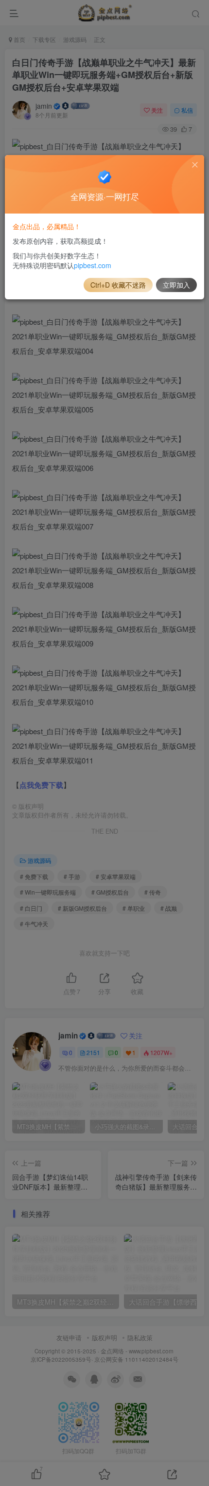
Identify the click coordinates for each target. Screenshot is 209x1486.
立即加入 (176, 285)
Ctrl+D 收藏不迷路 (118, 285)
